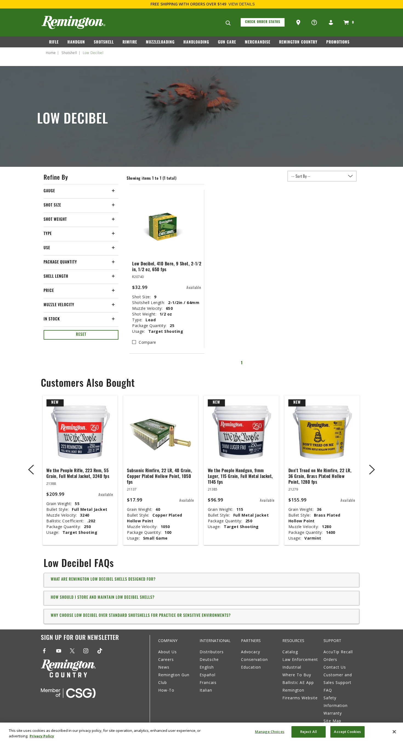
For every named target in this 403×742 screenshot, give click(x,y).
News (163, 667)
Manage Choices (269, 731)
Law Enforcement (300, 659)
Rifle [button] (54, 43)
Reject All (308, 731)
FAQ (327, 690)
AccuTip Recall (338, 651)
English (207, 667)
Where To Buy (296, 674)
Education (251, 667)
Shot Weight (55, 220)
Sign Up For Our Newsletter (80, 638)
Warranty (332, 713)
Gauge (49, 191)
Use (47, 248)
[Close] (394, 732)
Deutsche (209, 659)
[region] (201, 732)
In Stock (52, 319)
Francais (208, 682)
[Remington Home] (73, 22)
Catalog (290, 651)
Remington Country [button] (298, 43)
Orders (330, 659)
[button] (299, 22)
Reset (81, 335)
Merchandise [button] (257, 43)
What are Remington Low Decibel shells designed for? (103, 580)
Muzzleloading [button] (160, 43)
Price (49, 291)
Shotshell (69, 52)
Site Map (332, 720)
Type (48, 234)
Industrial (291, 667)
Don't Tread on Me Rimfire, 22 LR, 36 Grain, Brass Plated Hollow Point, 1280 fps (320, 477)
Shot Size (52, 206)
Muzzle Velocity (59, 305)
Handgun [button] (76, 43)
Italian (206, 690)
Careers (166, 659)
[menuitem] (56, 43)
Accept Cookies (347, 731)
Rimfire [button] (130, 43)
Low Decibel (93, 52)
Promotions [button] (338, 43)
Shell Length (56, 277)
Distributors (212, 651)
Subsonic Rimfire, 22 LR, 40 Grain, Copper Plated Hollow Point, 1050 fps (159, 477)
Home (51, 52)
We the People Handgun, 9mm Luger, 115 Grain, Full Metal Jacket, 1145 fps (240, 477)
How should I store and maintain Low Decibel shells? (103, 598)
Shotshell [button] (104, 43)
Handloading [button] (196, 43)
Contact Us (334, 667)
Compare (147, 342)
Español (207, 674)
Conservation (254, 659)
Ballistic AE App (298, 682)
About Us (167, 651)
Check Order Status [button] (262, 22)
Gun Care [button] (227, 43)
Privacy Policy (42, 736)
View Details (241, 4)
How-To (166, 690)
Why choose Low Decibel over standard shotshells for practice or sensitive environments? (141, 616)
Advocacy (250, 651)
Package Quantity (60, 262)
